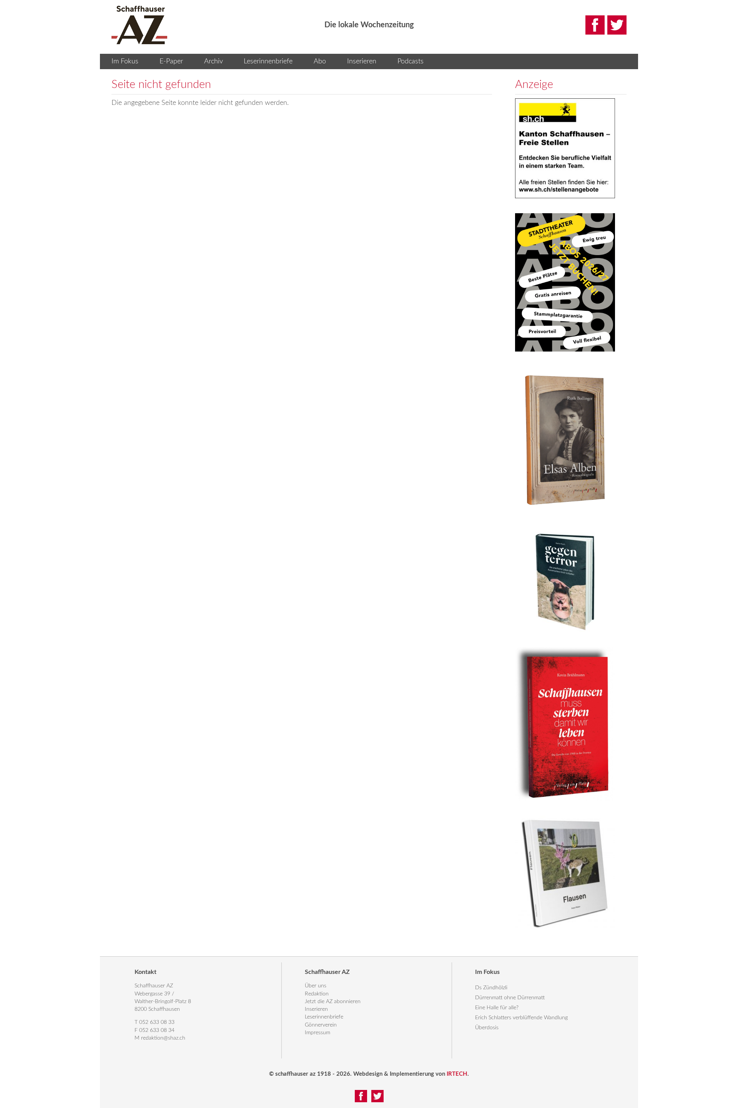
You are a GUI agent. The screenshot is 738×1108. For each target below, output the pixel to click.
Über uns (315, 986)
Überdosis (487, 1027)
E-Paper (171, 61)
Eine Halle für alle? (497, 1007)
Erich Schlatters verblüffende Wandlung (521, 1017)
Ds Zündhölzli (491, 987)
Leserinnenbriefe (268, 61)
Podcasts (410, 61)
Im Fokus (124, 61)
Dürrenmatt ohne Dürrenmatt (510, 997)
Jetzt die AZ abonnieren (333, 1001)
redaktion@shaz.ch (163, 1038)
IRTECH (457, 1074)
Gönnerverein (321, 1025)
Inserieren (361, 61)
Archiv (213, 61)
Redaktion (317, 994)
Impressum (317, 1032)
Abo (320, 61)
